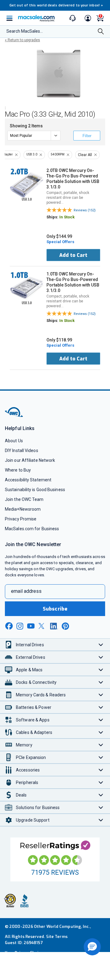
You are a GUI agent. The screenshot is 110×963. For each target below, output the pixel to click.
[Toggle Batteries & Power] (101, 707)
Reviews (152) (85, 210)
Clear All (85, 155)
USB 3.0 (31, 154)
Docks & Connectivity (36, 682)
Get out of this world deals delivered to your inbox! (56, 5)
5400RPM (57, 154)
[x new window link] (42, 626)
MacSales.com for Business (32, 528)
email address (26, 591)
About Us (14, 440)
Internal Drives (30, 644)
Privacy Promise (20, 518)
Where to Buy (18, 470)
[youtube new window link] (31, 626)
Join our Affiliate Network (30, 460)
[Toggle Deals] (101, 795)
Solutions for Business (38, 807)
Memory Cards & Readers (41, 694)
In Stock (67, 217)
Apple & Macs (29, 669)
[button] (92, 946)
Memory (24, 744)
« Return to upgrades (22, 40)
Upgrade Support (33, 820)
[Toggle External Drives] (101, 657)
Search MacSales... (24, 31)
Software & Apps (33, 719)
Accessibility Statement (28, 479)
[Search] (101, 32)
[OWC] (14, 416)
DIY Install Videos (21, 450)
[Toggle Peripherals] (101, 782)
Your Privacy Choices (25, 952)
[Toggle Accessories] (101, 770)
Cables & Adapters (34, 732)
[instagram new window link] (19, 626)
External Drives (30, 657)
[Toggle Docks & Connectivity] (101, 682)
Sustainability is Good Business (35, 489)
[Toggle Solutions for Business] (101, 807)
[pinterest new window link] (65, 626)
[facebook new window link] (9, 626)
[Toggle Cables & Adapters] (101, 732)
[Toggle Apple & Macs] (101, 670)
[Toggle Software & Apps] (101, 720)
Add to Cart (73, 255)
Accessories (28, 770)
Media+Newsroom (23, 509)
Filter (86, 135)
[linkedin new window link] (54, 626)
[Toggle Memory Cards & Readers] (101, 695)
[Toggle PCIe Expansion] (101, 757)
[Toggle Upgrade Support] (101, 820)
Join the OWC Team (24, 499)
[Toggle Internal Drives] (101, 645)
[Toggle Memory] (101, 745)
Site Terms (57, 936)
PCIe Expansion (31, 757)
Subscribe (55, 609)
